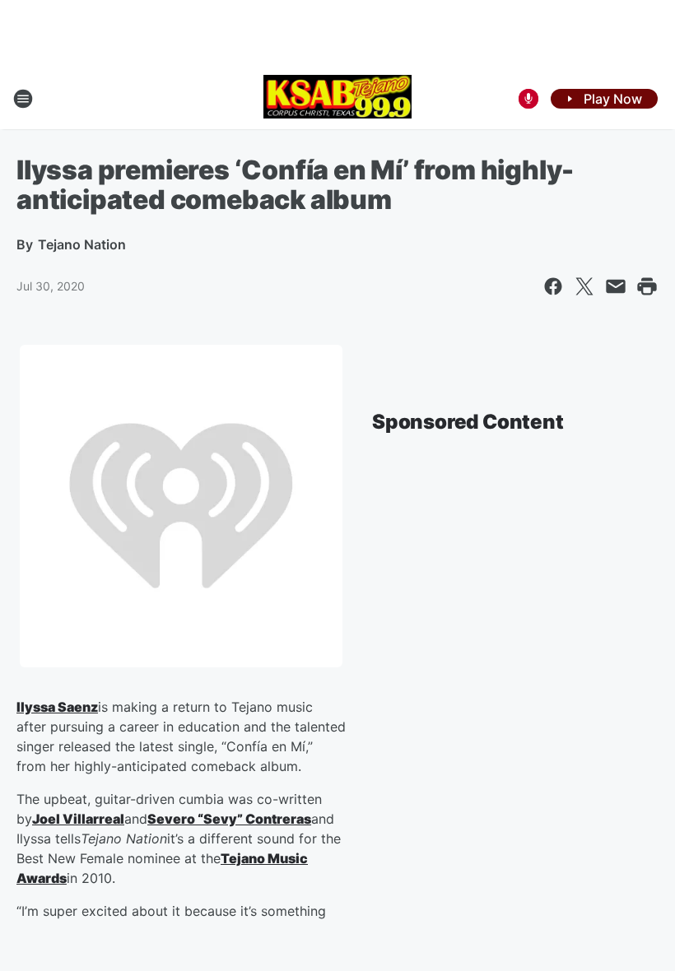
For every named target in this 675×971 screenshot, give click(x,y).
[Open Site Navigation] (23, 99)
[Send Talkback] (528, 99)
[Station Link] (337, 98)
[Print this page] (647, 286)
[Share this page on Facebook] (553, 286)
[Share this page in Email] (615, 286)
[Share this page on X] (584, 286)
